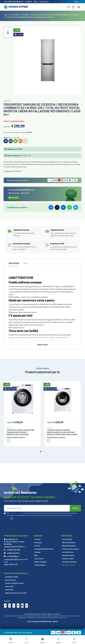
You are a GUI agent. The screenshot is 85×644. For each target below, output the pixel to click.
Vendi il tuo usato (69, 565)
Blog (35, 2)
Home (5, 15)
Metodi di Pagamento (69, 546)
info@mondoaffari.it (13, 553)
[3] (44, 451)
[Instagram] (9, 605)
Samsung (9, 428)
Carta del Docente (67, 552)
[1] (40, 451)
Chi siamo (37, 539)
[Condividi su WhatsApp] (69, 207)
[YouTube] (22, 605)
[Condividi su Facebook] (50, 207)
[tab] (8, 32)
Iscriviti (75, 508)
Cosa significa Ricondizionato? (13, 2)
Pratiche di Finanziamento (70, 549)
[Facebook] (5, 605)
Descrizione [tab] (14, 263)
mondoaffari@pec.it (13, 556)
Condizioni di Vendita (11, 577)
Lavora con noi (43, 2)
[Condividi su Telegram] (75, 207)
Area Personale (67, 539)
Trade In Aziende (39, 565)
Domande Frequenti (68, 555)
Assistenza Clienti (68, 559)
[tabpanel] (47, 60)
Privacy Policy (9, 587)
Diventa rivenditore (40, 562)
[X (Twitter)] (14, 605)
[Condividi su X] (57, 207)
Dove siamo (38, 543)
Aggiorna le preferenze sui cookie (16, 593)
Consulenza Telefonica (69, 562)
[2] (42, 451)
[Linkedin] (18, 605)
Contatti (37, 546)
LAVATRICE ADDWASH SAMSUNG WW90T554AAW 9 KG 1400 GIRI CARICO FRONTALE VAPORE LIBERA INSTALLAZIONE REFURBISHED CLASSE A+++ (62, 432)
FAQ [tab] (25, 263)
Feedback (29, 2)
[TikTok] (26, 605)
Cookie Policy (9, 590)
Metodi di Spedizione (68, 543)
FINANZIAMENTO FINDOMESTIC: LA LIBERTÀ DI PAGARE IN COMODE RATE (42, 614)
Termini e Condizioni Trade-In (14, 583)
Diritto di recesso (10, 580)
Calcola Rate (15, 198)
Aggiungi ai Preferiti (13, 171)
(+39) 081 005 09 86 (13, 550)
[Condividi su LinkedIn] (63, 207)
